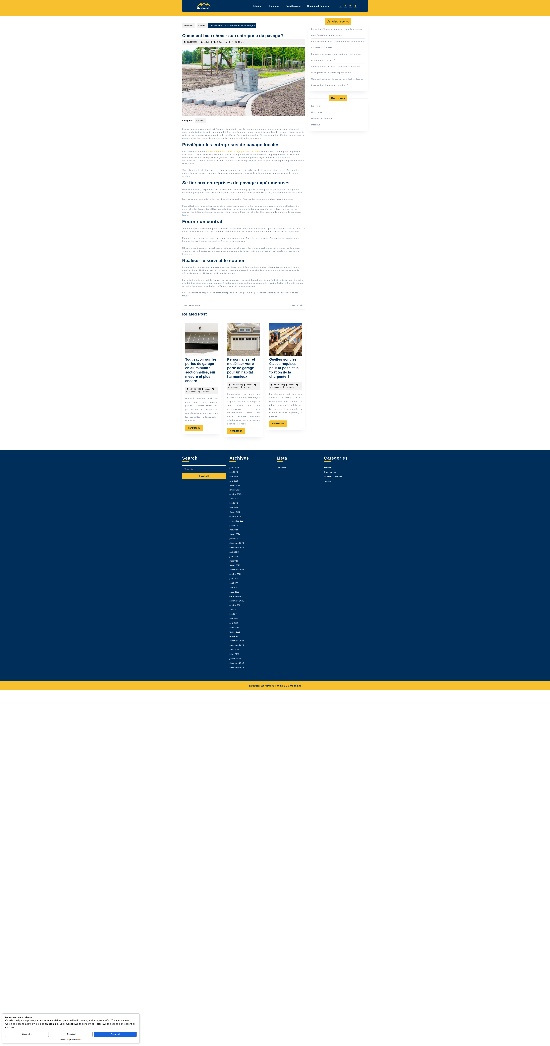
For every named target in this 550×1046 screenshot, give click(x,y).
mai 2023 (233, 561)
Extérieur (274, 6)
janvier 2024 (235, 538)
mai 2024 (233, 530)
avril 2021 (233, 623)
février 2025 (234, 512)
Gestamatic (189, 25)
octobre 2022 (235, 574)
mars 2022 (234, 592)
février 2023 (234, 565)
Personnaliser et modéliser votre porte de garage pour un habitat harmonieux (241, 368)
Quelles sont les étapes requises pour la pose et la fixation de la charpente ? (284, 368)
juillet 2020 (234, 654)
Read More (195, 429)
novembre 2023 (236, 547)
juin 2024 (233, 525)
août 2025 (234, 499)
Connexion (281, 467)
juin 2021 (233, 614)
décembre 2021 (236, 596)
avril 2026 (233, 481)
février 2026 (234, 485)
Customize (27, 1034)
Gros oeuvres (292, 6)
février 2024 (234, 534)
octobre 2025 (235, 494)
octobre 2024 (235, 516)
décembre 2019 (236, 663)
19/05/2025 (195, 389)
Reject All (71, 1034)
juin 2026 (233, 472)
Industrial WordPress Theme (266, 686)
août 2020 (234, 649)
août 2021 (234, 609)
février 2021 (234, 632)
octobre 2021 (235, 605)
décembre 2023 (236, 543)
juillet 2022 (234, 578)
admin (207, 42)
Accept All (115, 1034)
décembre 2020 (236, 641)
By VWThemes (292, 686)
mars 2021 (234, 627)
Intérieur (257, 6)
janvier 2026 (235, 490)
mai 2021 (233, 618)
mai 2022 (233, 583)
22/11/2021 (192, 42)
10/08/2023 (237, 385)
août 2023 (234, 552)
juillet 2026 (234, 467)
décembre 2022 (236, 570)
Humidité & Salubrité (318, 6)
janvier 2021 (235, 636)
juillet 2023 (234, 556)
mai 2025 (233, 507)
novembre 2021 (236, 601)
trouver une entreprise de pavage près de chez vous (233, 151)
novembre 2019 (236, 667)
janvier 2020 (235, 658)
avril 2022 (233, 587)
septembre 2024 (236, 521)
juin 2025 (233, 503)
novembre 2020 (236, 645)
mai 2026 (233, 476)
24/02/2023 (279, 385)
